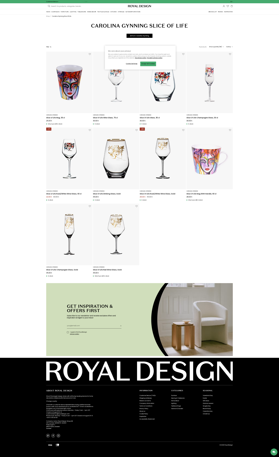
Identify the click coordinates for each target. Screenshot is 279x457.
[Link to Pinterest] (48, 435)
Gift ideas (206, 400)
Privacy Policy (144, 408)
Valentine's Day (208, 395)
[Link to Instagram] (58, 435)
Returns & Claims (145, 400)
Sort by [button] (228, 47)
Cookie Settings (131, 64)
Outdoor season (208, 403)
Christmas (206, 413)
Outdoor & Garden (177, 408)
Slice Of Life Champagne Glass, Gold (62, 270)
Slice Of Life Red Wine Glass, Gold (107, 270)
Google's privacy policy (154, 58)
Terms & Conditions (146, 406)
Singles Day (206, 406)
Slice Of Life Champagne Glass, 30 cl (202, 118)
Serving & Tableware (178, 398)
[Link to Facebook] (53, 435)
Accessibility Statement (147, 419)
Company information (147, 403)
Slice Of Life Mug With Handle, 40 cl (201, 194)
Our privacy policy (140, 58)
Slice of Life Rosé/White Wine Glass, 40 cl (63, 194)
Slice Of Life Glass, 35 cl (150, 118)
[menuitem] (48, 12)
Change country (51, 401)
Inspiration (143, 416)
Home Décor (175, 400)
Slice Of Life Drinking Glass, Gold (107, 194)
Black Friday (207, 408)
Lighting (173, 403)
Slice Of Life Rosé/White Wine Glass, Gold (157, 194)
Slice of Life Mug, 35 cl (55, 118)
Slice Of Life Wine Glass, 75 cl (105, 118)
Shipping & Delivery (146, 398)
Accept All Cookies (148, 64)
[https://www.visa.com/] (50, 445)
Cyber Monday (207, 411)
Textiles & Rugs (176, 406)
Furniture (174, 395)
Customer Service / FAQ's (148, 395)
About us (142, 411)
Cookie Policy (144, 413)
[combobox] (232, 2)
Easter (205, 398)
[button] (232, 2)
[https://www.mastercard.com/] (57, 445)
